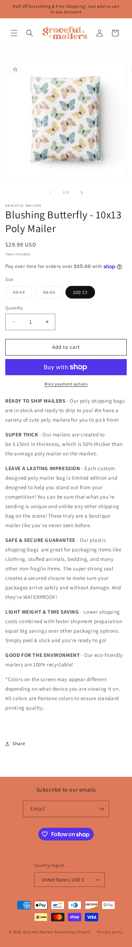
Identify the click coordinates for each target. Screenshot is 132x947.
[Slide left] (50, 192)
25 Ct (22, 294)
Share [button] (18, 743)
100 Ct (80, 292)
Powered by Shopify (73, 931)
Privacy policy (110, 931)
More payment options (66, 383)
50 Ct (53, 294)
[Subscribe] (101, 809)
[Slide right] (81, 192)
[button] (14, 33)
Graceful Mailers (38, 931)
